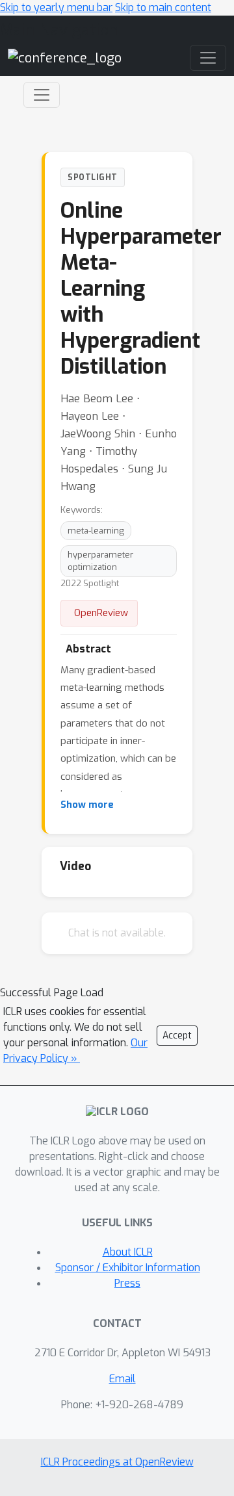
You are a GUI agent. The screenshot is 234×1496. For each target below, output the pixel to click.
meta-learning (96, 530)
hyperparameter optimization (100, 561)
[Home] (65, 57)
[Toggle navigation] (41, 95)
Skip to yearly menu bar (56, 7)
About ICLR (128, 1252)
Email (122, 1379)
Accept (177, 1035)
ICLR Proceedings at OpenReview (117, 1462)
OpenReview (101, 612)
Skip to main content (163, 7)
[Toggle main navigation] (208, 58)
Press (127, 1283)
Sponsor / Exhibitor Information (127, 1267)
